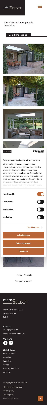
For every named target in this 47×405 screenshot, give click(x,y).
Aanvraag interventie (11, 368)
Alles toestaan (23, 235)
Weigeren (23, 251)
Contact (6, 364)
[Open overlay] (40, 6)
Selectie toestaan (23, 243)
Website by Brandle (11, 398)
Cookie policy (8, 394)
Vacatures (7, 372)
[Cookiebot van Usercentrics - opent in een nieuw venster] (33, 151)
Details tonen (33, 227)
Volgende (28, 275)
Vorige (19, 275)
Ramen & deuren (10, 353)
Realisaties (7, 361)
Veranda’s (7, 357)
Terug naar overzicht (23, 281)
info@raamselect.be (17, 333)
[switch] (40, 202)
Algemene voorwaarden (12, 387)
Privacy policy (8, 390)
